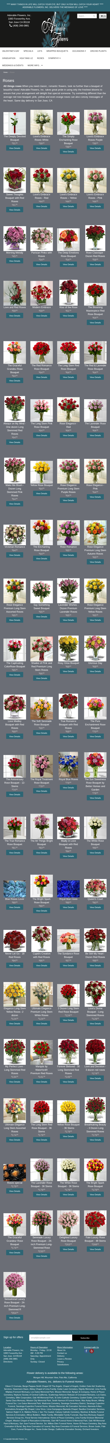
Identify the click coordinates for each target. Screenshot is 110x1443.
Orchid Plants (98, 51)
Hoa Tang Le (26, 58)
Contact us (62, 1353)
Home (5, 72)
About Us (61, 1350)
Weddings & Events (12, 65)
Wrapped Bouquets (57, 51)
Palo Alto (63, 1377)
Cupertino (100, 1403)
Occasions (78, 51)
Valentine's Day (10, 51)
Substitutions (63, 1364)
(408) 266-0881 (20, 25)
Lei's (39, 51)
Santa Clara (11, 1400)
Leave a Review (64, 1359)
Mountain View (51, 1377)
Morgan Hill (38, 1377)
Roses (40, 58)
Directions (7, 1362)
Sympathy (53, 58)
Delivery (60, 1356)
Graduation (8, 58)
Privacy (60, 1362)
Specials (28, 51)
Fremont (17, 1392)
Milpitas (9, 1392)
